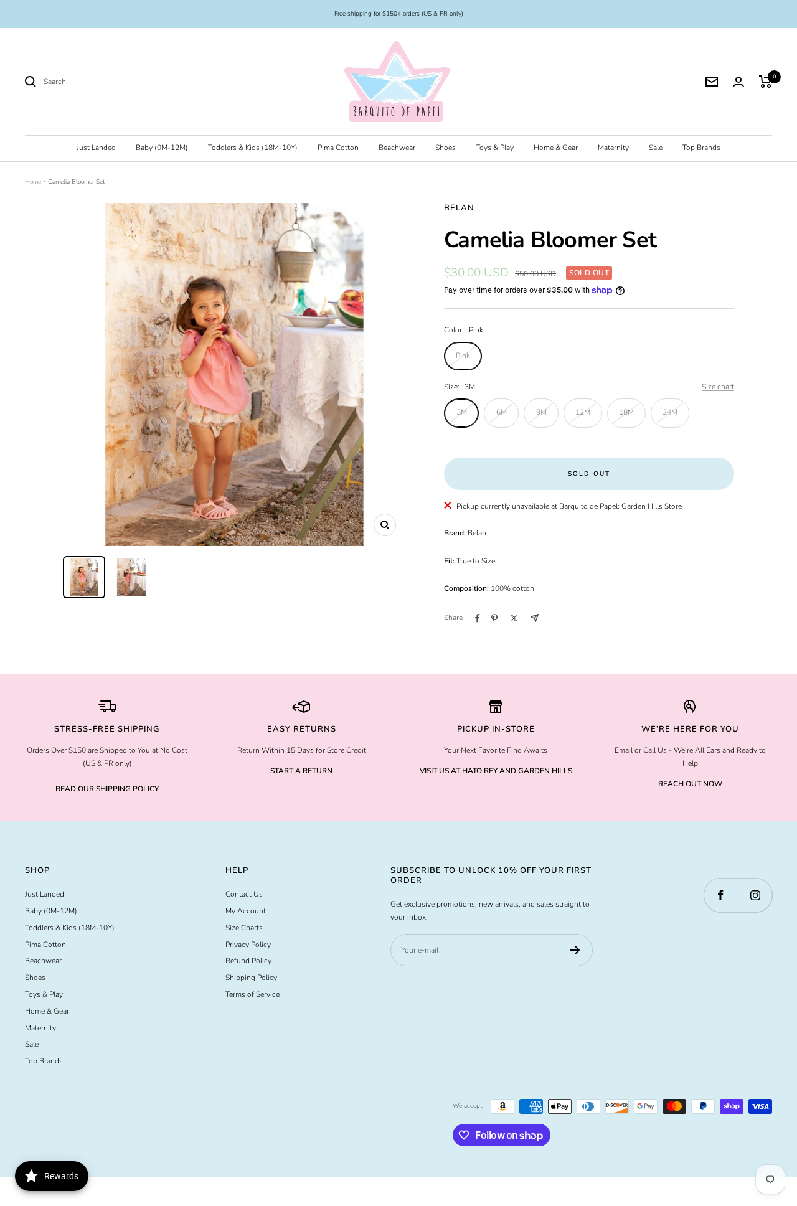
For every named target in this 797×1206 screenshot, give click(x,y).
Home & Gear (556, 148)
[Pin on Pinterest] (494, 618)
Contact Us (244, 894)
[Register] (575, 950)
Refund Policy (248, 961)
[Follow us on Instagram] (755, 895)
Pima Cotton (338, 148)
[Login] (738, 82)
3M (461, 412)
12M (582, 412)
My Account (245, 911)
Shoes (445, 148)
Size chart (718, 387)
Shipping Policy (251, 977)
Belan (459, 208)
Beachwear (397, 148)
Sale (656, 148)
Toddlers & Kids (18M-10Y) (253, 148)
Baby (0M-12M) (162, 148)
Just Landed (96, 148)
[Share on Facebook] (477, 618)
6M (501, 412)
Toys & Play (495, 148)
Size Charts (244, 928)
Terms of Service (252, 994)
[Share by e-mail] (535, 618)
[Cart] (765, 81)
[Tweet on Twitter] (514, 618)
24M (670, 412)
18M (626, 412)
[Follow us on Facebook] (721, 895)
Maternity (613, 148)
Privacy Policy (248, 944)
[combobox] (137, 81)
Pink (463, 355)
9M (541, 412)
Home (33, 181)
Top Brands (701, 148)
